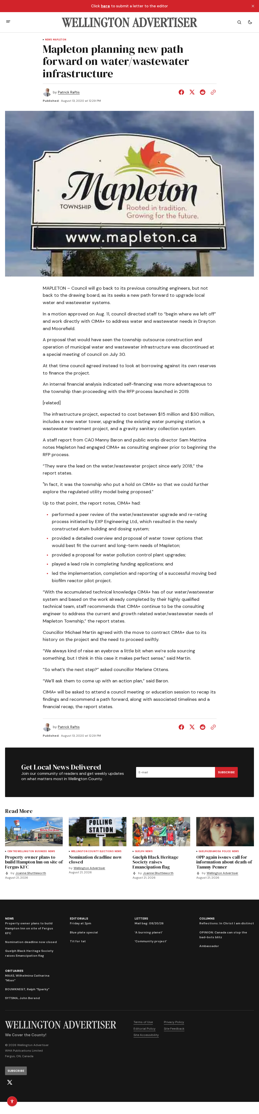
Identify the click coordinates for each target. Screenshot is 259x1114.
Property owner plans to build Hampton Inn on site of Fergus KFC (29, 928)
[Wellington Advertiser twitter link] (9, 1082)
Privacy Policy (174, 1022)
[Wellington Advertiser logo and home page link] (129, 22)
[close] (253, 6)
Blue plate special (84, 932)
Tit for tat (78, 941)
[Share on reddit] (202, 92)
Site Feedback (174, 1029)
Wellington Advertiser (89, 868)
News (48, 40)
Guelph (139, 851)
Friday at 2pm (80, 923)
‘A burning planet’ (149, 932)
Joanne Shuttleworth (30, 873)
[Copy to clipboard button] (212, 92)
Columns (206, 919)
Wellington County (85, 851)
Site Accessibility (146, 1035)
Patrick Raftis (69, 92)
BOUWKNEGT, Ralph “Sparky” (27, 989)
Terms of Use (143, 1022)
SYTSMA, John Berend (22, 998)
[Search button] (239, 22)
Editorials (79, 919)
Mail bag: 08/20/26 (149, 923)
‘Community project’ (151, 941)
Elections (107, 851)
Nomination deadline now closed (31, 942)
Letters (141, 919)
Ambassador (209, 946)
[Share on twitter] (192, 92)
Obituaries (14, 971)
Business (41, 851)
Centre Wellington (20, 851)
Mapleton (59, 40)
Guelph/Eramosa (210, 851)
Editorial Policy (145, 1029)
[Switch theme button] (250, 22)
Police (226, 851)
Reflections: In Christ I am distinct (226, 923)
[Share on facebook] (182, 92)
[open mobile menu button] (8, 22)
